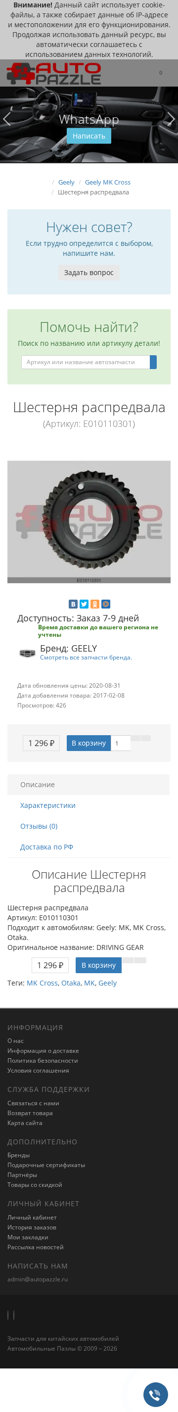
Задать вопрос (89, 272)
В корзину (89, 743)
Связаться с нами (33, 1103)
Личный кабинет (32, 1217)
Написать (89, 136)
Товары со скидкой (34, 1184)
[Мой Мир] (105, 604)
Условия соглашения (38, 1070)
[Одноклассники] (94, 604)
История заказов (31, 1227)
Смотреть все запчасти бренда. (86, 657)
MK (89, 983)
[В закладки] (135, 738)
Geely (107, 983)
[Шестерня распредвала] (89, 522)
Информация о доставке (43, 1050)
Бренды (18, 1155)
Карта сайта (25, 1123)
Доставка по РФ (46, 846)
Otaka (71, 983)
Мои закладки (27, 1237)
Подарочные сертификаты (46, 1165)
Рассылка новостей (35, 1247)
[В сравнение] (146, 738)
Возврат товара (30, 1113)
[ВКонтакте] (73, 604)
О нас (15, 1040)
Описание (37, 784)
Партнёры (22, 1175)
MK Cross (42, 983)
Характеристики (48, 805)
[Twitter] (84, 604)
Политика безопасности (42, 1060)
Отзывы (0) (38, 826)
